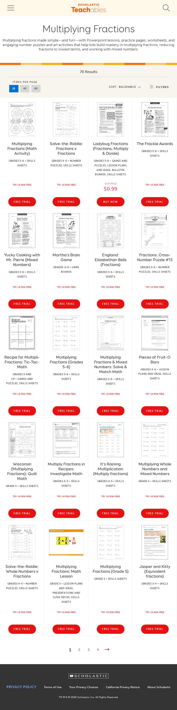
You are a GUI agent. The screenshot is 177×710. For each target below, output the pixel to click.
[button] (126, 86)
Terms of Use (53, 687)
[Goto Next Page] (107, 650)
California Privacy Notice (123, 687)
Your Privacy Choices (83, 687)
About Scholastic (159, 687)
